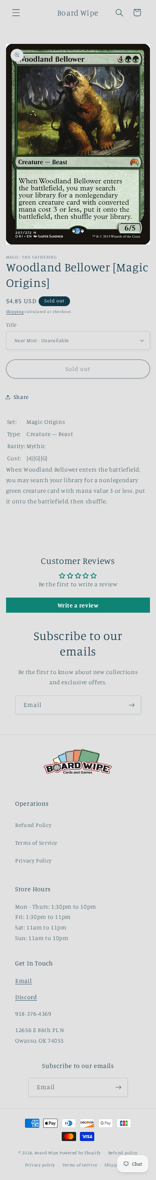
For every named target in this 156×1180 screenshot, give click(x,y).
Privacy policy (40, 1165)
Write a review (78, 605)
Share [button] (21, 397)
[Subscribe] (131, 705)
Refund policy (123, 1152)
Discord (26, 997)
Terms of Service (36, 842)
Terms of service (79, 1165)
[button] (16, 12)
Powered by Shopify (80, 1152)
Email (23, 980)
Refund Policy (33, 825)
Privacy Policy (33, 860)
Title (11, 325)
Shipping (15, 311)
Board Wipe (46, 1152)
